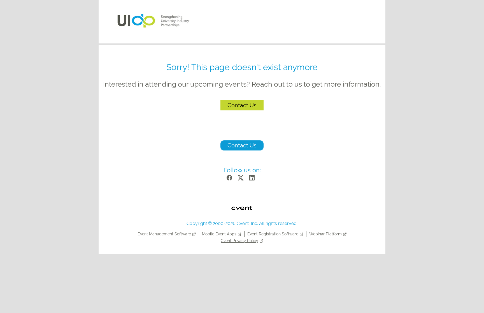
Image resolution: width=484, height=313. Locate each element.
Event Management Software (164, 234)
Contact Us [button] (242, 145)
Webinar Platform (325, 234)
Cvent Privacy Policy (239, 240)
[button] (230, 179)
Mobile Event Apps (219, 234)
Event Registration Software (272, 234)
